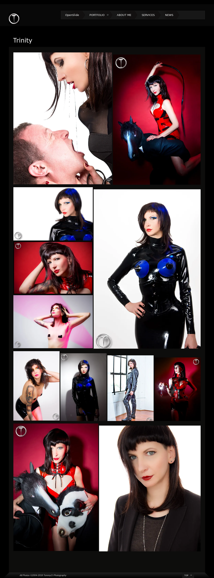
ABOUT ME (124, 15)
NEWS (169, 15)
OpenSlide (72, 15)
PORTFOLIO (96, 15)
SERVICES (148, 15)
